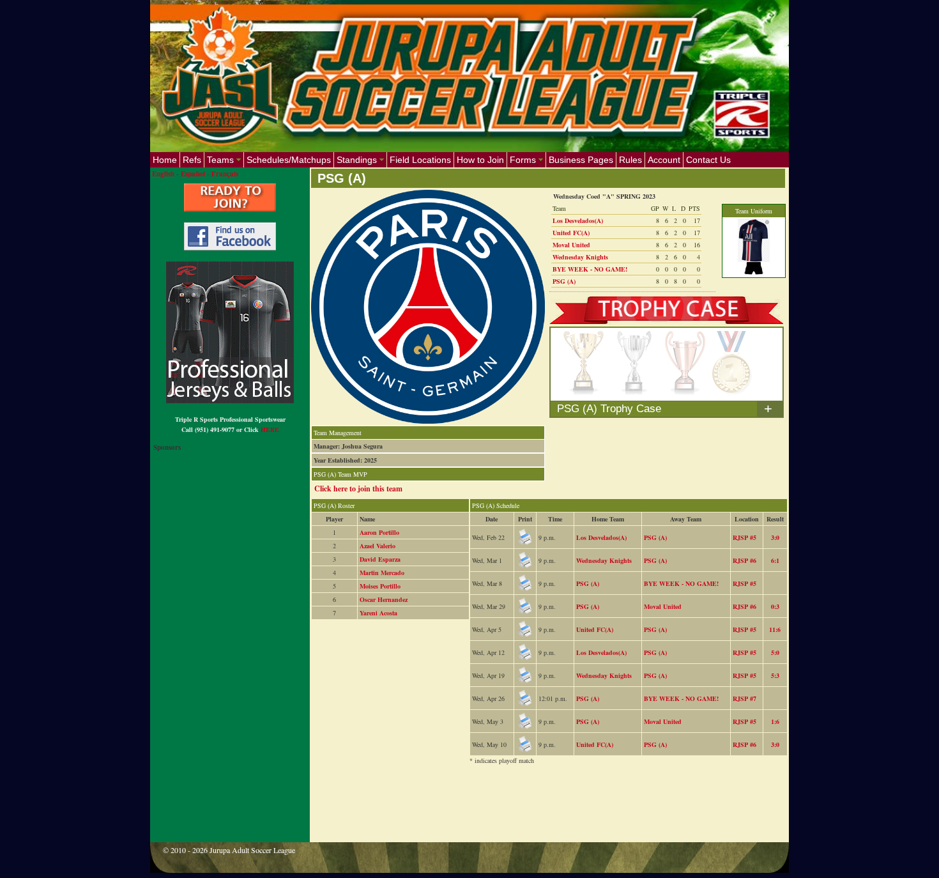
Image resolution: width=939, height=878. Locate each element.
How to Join (480, 160)
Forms (523, 160)
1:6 (775, 721)
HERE (270, 429)
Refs (192, 160)
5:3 (775, 675)
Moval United (571, 244)
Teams (220, 160)
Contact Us (708, 160)
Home (165, 160)
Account (664, 160)
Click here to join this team (358, 488)
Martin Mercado (382, 572)
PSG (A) (564, 281)
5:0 (775, 652)
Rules (630, 160)
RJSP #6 (744, 560)
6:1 (775, 560)
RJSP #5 (744, 537)
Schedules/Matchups (289, 160)
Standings (357, 160)
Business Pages (581, 160)
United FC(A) (571, 232)
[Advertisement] (543, 811)
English (163, 174)
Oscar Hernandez (384, 599)
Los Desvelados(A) (578, 220)
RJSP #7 (744, 698)
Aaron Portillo (379, 532)
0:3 (775, 606)
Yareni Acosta (378, 612)
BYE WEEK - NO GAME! (590, 269)
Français (224, 174)
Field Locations (420, 160)
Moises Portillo (380, 585)
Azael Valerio (377, 545)
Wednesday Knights (580, 256)
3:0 (775, 537)
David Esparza (380, 559)
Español (193, 174)
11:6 (775, 629)
